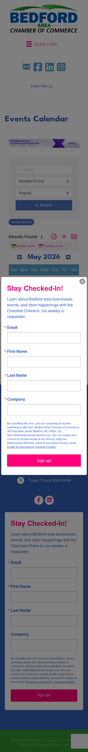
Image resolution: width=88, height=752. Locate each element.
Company (16, 399)
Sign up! (44, 460)
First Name (17, 351)
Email (12, 327)
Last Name (17, 375)
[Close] (82, 281)
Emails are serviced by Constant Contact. (31, 447)
